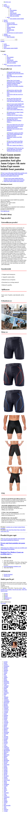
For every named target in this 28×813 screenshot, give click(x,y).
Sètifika (5, 34)
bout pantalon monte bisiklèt (17, 18)
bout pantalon (13, 10)
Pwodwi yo (6, 6)
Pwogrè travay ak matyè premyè (15, 32)
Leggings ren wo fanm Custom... (15, 115)
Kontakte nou (7, 35)
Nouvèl (5, 20)
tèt (10, 8)
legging (12, 11)
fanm (8, 7)
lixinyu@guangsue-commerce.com (12, 566)
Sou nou (6, 21)
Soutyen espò (4, 591)
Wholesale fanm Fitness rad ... (14, 150)
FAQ (8, 31)
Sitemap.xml (7, 576)
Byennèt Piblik (10, 30)
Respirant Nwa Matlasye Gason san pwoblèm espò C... (12, 553)
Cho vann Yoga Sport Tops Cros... (15, 101)
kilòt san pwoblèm (14, 16)
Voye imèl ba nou (5, 211)
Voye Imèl (3, 603)
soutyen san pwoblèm (15, 14)
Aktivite (9, 28)
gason (8, 17)
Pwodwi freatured (8, 574)
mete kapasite (13, 13)
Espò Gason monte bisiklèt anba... (15, 109)
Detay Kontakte (11, 37)
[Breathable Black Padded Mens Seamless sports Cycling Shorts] (14, 549)
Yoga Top (24, 589)
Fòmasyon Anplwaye (12, 24)
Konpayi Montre (11, 27)
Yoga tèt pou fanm (16, 589)
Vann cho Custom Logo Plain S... (15, 145)
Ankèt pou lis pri (5, 586)
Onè (8, 25)
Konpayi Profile (11, 23)
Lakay (5, 4)
